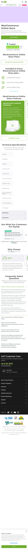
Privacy (22, 429)
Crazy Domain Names (11, 426)
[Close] (26, 531)
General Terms (16, 429)
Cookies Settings (14, 542)
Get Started (14, 37)
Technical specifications (14, 62)
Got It (14, 546)
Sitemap (13, 430)
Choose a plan (14, 138)
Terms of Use (7, 430)
